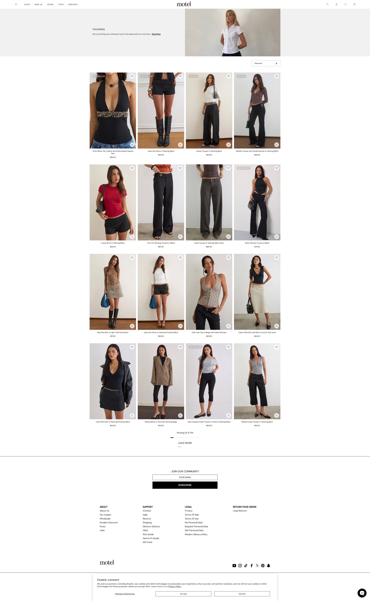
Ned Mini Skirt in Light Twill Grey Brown (112, 332)
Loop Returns (240, 510)
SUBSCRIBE (185, 485)
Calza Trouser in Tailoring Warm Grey (209, 243)
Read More (156, 34)
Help (145, 514)
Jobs (102, 530)
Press (103, 526)
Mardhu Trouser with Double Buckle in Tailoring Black (257, 151)
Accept (183, 593)
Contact (147, 510)
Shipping (147, 522)
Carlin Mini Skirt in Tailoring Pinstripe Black (113, 422)
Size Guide (148, 534)
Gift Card (147, 542)
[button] (132, 76)
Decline (242, 593)
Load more (185, 443)
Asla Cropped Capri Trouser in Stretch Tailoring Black (209, 422)
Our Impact (105, 514)
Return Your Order (244, 506)
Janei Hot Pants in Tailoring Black (161, 151)
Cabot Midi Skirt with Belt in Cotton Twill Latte (257, 332)
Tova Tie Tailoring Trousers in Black (161, 243)
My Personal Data (193, 522)
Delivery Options (151, 526)
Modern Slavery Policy (196, 534)
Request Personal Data (196, 526)
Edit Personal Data (194, 530)
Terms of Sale (192, 514)
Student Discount (109, 522)
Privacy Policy (174, 586)
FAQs (145, 530)
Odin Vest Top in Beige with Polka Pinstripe (209, 332)
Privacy (188, 510)
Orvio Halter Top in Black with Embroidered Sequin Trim (112, 152)
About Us (104, 510)
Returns (147, 518)
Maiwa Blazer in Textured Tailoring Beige (161, 422)
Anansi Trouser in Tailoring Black (209, 151)
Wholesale (105, 518)
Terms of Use (192, 518)
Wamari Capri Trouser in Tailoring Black (257, 422)
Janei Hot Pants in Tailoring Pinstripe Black (161, 332)
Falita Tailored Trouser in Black (257, 243)
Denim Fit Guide (151, 538)
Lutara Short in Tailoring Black (113, 243)
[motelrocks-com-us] (184, 4)
